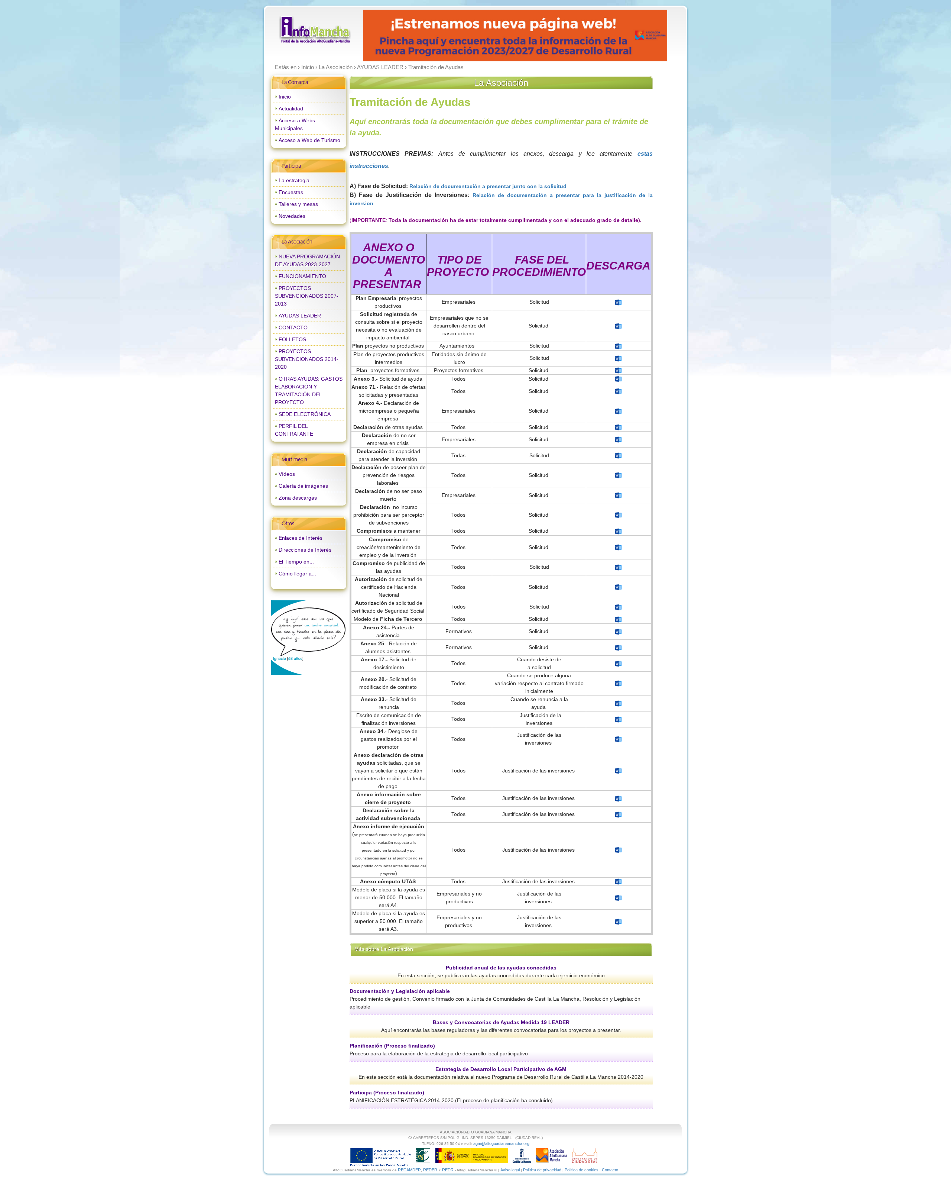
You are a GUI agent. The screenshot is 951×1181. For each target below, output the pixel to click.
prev (384, 35)
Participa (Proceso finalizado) (387, 1093)
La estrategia (294, 180)
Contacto (610, 1170)
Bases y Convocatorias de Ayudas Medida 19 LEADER (501, 1022)
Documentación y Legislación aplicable (400, 991)
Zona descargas (298, 498)
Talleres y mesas (298, 204)
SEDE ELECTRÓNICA (305, 414)
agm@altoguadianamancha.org (501, 1143)
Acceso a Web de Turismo (309, 140)
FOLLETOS (292, 339)
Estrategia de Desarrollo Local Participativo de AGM (501, 1069)
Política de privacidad (542, 1170)
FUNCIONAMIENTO (302, 276)
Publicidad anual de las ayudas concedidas (501, 968)
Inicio (285, 97)
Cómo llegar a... (297, 574)
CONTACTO (293, 327)
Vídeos (287, 474)
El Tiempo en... (296, 562)
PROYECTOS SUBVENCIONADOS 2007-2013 (306, 296)
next (646, 35)
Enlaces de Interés (300, 538)
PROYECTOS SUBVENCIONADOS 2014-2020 (306, 359)
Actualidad (291, 109)
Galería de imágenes (303, 486)
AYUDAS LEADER (300, 316)
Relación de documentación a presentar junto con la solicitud (488, 186)
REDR (448, 1170)
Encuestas (291, 192)
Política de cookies (581, 1170)
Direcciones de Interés (305, 550)
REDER (430, 1170)
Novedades (292, 216)
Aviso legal (510, 1170)
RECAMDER (409, 1170)
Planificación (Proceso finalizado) (392, 1046)
